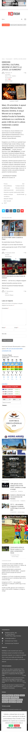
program (12, 701)
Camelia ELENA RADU (7, 569)
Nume (4, 327)
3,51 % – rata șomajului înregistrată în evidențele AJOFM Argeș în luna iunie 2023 (14, 583)
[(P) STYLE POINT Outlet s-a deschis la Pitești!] (14, 221)
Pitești (5, 701)
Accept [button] (11, 725)
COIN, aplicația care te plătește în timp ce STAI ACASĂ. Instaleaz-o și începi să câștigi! (13, 589)
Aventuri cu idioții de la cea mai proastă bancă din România (17, 496)
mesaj (5, 699)
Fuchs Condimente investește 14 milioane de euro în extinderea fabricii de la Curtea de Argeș (14, 578)
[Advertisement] (14, 42)
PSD (19, 701)
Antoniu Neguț (21, 512)
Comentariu (5, 308)
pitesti (19, 699)
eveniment (14, 697)
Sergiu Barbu (15, 523)
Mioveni (12, 699)
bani (22, 695)
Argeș (16, 695)
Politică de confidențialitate (14, 727)
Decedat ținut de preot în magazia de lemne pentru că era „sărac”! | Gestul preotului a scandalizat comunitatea (13, 686)
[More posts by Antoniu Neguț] (3, 74)
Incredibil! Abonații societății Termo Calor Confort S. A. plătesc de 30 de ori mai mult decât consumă (14, 565)
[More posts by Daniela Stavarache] (3, 252)
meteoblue (4, 384)
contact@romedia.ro (10, 638)
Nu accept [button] (17, 725)
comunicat (6, 697)
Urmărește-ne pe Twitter (11, 641)
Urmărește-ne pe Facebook (12, 643)
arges (10, 695)
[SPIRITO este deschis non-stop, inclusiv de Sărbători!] (14, 259)
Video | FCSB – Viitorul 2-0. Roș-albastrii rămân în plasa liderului (17, 517)
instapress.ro (5, 576)
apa (4, 695)
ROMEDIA (20, 491)
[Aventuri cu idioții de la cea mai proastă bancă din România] (5, 495)
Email (16, 327)
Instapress (4, 582)
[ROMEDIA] (14, 14)
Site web (4, 333)
